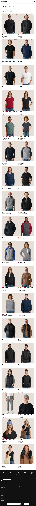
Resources (3, 497)
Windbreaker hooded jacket (6, 365)
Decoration (3, 487)
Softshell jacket (20, 36)
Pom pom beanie (4, 441)
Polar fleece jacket (5, 36)
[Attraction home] (4, 1)
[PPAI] (4, 472)
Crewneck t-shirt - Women (6, 113)
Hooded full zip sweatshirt (22, 213)
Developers (3, 500)
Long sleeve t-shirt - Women (6, 188)
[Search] (33, 1)
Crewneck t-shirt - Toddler (22, 138)
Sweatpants (4, 416)
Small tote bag (20, 441)
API (6, 500)
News (2, 495)
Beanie (19, 416)
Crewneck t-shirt (4, 62)
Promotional (3, 489)
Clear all (11, 11)
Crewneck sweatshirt (21, 290)
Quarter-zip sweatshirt (21, 315)
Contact (2, 498)
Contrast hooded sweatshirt (6, 213)
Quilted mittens (20, 466)
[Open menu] (34, 1)
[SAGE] (18, 472)
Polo (19, 188)
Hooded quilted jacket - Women (23, 365)
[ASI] (25, 472)
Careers (2, 493)
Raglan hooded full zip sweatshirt (23, 238)
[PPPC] (11, 473)
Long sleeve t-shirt (5, 163)
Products (2, 485)
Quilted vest (20, 340)
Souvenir (2, 490)
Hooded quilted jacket (5, 340)
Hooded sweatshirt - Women (6, 289)
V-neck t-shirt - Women (22, 113)
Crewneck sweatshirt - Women (7, 315)
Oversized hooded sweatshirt (6, 238)
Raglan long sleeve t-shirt (22, 163)
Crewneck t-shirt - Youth (6, 138)
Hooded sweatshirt (21, 62)
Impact (2, 492)
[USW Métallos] (32, 473)
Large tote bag (4, 466)
